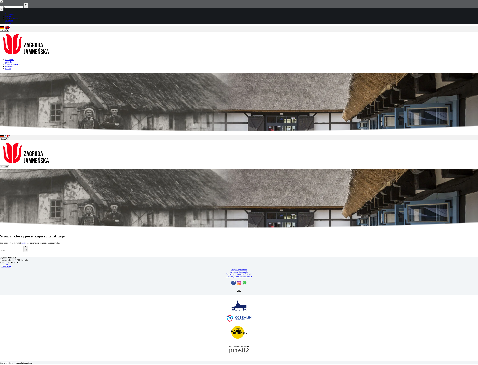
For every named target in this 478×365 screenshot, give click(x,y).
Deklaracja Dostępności (239, 272)
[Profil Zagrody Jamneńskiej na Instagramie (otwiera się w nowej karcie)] (239, 283)
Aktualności (9, 60)
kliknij (23, 243)
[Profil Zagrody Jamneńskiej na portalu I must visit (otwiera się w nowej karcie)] (239, 290)
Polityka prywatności (239, 270)
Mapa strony (6, 267)
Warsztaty (9, 66)
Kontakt (8, 69)
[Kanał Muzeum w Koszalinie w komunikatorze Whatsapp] (244, 283)
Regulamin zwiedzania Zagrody (239, 274)
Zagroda (8, 62)
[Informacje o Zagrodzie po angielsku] (7, 27)
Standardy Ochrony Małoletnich (239, 276)
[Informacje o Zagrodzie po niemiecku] (2, 27)
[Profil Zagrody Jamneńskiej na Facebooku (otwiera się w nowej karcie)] (233, 283)
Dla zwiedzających (12, 64)
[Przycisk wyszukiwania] (26, 249)
